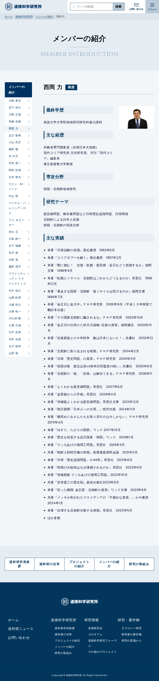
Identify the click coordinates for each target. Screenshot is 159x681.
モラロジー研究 (132, 628)
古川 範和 (15, 346)
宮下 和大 (15, 108)
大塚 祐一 (15, 311)
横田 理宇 (15, 267)
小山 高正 (15, 142)
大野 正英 (15, 114)
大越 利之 (15, 305)
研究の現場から (132, 640)
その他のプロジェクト (102, 652)
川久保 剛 (15, 318)
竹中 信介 (15, 291)
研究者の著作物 (132, 634)
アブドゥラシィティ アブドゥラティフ (17, 279)
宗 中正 (13, 156)
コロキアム (95, 634)
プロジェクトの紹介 (79, 564)
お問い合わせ (136, 9)
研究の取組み (139, 564)
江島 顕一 (15, 239)
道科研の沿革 (49, 564)
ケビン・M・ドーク (17, 186)
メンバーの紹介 (45, 16)
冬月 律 (13, 253)
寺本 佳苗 (15, 339)
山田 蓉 (13, 353)
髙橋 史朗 (15, 121)
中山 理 (13, 196)
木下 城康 (15, 246)
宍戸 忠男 (15, 332)
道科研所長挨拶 (19, 564)
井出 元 (13, 232)
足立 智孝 (15, 135)
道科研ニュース (21, 628)
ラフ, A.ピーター (17, 222)
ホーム (8, 16)
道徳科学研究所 (23, 6)
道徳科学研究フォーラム (102, 643)
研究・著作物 (129, 620)
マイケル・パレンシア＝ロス (17, 208)
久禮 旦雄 (15, 325)
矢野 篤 (13, 260)
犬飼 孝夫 (15, 101)
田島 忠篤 (15, 170)
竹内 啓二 (15, 163)
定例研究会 (95, 628)
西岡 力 (13, 128)
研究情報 (91, 620)
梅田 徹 (13, 149)
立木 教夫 (15, 177)
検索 (118, 6)
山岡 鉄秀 (15, 298)
